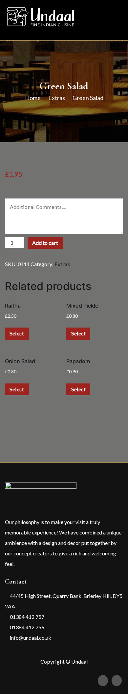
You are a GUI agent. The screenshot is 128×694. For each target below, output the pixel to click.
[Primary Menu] (116, 20)
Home (33, 97)
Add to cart (45, 243)
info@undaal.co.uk (30, 638)
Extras (56, 97)
